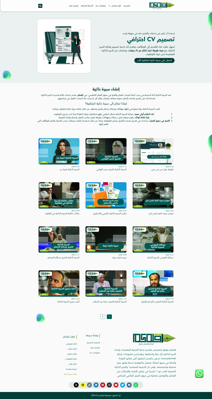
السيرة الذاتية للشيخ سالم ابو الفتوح (157, 301)
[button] (40, 6)
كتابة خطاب (72, 348)
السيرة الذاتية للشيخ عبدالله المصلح (63, 257)
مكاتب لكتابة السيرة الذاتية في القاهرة (62, 213)
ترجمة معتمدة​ (71, 369)
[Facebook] (129, 385)
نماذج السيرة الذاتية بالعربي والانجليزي (109, 213)
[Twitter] (122, 385)
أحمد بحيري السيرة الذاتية (68, 301)
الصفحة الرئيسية (93, 342)
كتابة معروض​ (71, 343)
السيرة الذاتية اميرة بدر (69, 169)
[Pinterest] (102, 385)
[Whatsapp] (135, 385)
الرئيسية (127, 5)
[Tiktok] (89, 385)
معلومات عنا (101, 5)
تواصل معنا (73, 5)
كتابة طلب (72, 364)
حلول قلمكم (116, 5)
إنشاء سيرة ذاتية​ (70, 374)
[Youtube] (115, 385)
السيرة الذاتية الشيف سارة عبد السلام (109, 301)
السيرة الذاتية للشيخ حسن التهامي (111, 169)
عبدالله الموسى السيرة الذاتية (160, 257)
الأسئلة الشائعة (87, 5)
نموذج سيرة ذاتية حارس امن (161, 213)
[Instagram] (109, 385)
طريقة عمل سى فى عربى (162, 169)
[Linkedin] (96, 385)
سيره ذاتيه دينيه (119, 257)
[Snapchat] (82, 385)
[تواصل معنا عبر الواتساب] (199, 377)
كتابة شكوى (72, 353)
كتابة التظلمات (71, 359)
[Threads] (76, 385)
